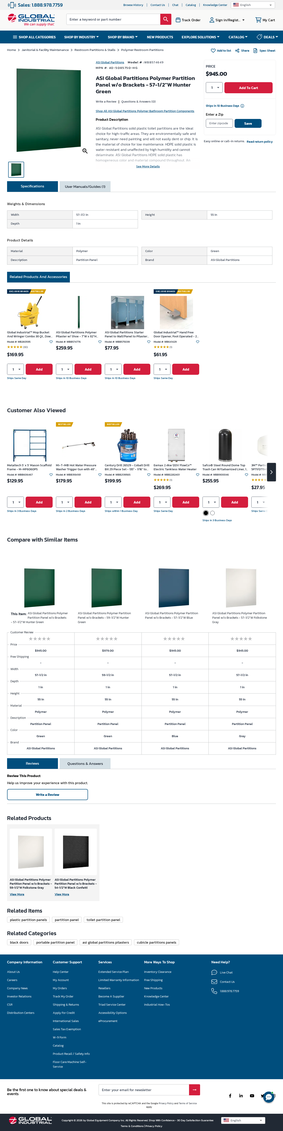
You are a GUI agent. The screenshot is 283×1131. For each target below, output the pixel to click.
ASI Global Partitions (110, 62)
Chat (175, 5)
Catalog (191, 5)
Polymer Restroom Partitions (142, 49)
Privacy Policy (166, 1103)
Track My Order (63, 996)
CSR (9, 1004)
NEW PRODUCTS (160, 37)
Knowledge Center (215, 5)
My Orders (60, 988)
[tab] (32, 186)
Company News (17, 988)
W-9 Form (59, 1037)
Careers (12, 980)
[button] (253, 5)
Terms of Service (188, 1103)
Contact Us (158, 5)
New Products (153, 988)
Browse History (133, 5)
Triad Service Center (112, 1004)
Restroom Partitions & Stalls (95, 49)
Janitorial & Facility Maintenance (45, 49)
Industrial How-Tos (157, 1004)
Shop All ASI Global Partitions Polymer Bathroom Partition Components (145, 111)
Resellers (104, 988)
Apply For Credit (64, 1013)
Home (11, 49)
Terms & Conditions (132, 1126)
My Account (61, 980)
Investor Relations (19, 996)
